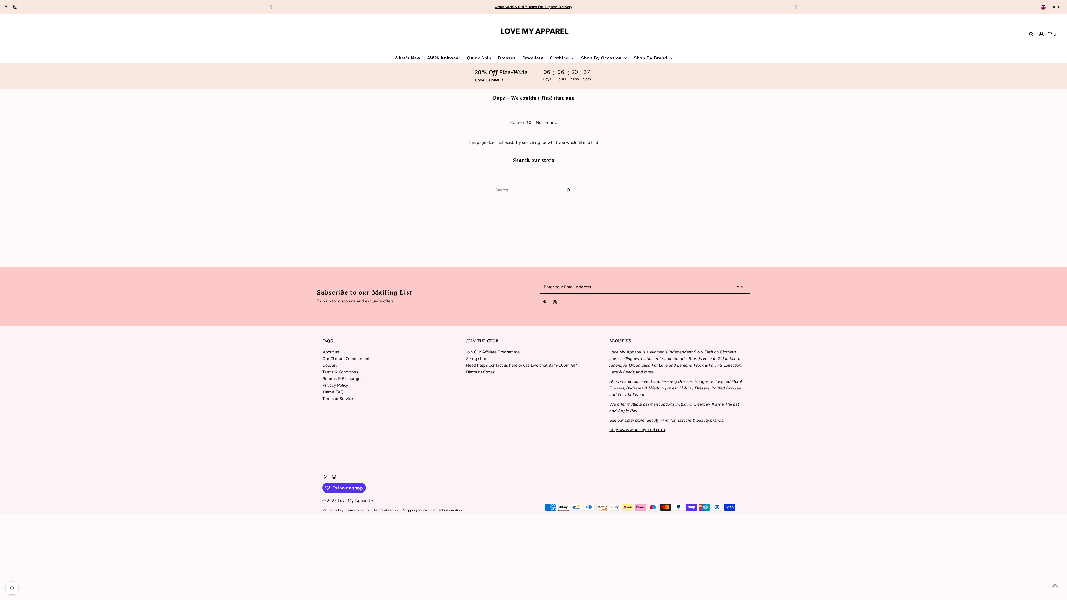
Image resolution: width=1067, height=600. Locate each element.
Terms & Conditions (340, 372)
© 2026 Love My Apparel (346, 500)
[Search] (1031, 34)
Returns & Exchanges (342, 378)
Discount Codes (480, 372)
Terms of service (386, 510)
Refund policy (332, 510)
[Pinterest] (6, 7)
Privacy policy (358, 510)
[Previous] (271, 7)
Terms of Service (337, 398)
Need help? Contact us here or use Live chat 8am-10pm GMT (523, 365)
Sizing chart (477, 358)
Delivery (330, 365)
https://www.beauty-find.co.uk (637, 429)
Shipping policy (415, 510)
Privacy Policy (335, 385)
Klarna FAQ (333, 392)
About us (330, 352)
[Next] (795, 7)
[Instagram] (14, 7)
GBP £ (1054, 7)
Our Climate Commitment (346, 358)
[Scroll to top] (1055, 585)
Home (516, 122)
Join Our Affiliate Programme (493, 352)
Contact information (446, 510)
